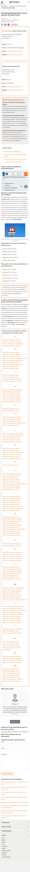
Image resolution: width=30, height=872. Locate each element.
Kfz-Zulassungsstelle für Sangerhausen (14, 614)
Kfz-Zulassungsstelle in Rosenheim (13, 595)
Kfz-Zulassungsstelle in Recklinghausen (14, 588)
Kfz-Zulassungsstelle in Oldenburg (13, 556)
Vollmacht (5, 211)
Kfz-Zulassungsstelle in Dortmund (12, 395)
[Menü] (2, 3)
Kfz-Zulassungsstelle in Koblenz (12, 479)
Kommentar (4, 754)
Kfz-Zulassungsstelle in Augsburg (12, 346)
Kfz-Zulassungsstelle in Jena (11, 465)
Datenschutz (4, 852)
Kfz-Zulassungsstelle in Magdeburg (13, 519)
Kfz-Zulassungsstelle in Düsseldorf (13, 400)
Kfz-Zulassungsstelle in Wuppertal (12, 662)
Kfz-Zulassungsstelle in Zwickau (12, 681)
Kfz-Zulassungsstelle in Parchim (12, 567)
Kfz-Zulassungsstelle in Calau (11, 375)
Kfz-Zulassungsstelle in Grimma (12, 439)
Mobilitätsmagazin (15, 2)
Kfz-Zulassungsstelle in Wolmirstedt (13, 660)
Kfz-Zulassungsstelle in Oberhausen (13, 552)
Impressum (4, 854)
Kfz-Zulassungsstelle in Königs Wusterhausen (15, 484)
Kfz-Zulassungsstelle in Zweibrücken (13, 679)
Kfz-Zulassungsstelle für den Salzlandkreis (15, 610)
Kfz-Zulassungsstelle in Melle (11, 523)
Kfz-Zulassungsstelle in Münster (12, 533)
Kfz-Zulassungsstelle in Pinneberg (12, 573)
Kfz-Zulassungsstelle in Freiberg (12, 419)
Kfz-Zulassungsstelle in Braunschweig (13, 360)
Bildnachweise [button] (15, 721)
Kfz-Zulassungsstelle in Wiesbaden (13, 658)
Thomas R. (5, 18)
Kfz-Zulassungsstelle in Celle (11, 377)
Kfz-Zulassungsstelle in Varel (11, 643)
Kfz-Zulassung (13, 6)
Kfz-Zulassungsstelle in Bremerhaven (13, 364)
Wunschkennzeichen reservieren (13, 132)
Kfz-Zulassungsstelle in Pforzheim (12, 571)
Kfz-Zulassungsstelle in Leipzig (12, 496)
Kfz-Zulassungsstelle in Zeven (11, 671)
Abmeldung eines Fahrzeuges (14, 205)
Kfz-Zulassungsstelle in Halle (11, 450)
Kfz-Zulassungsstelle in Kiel (11, 477)
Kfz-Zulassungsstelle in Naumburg (13, 543)
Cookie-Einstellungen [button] (6, 857)
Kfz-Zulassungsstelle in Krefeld (12, 487)
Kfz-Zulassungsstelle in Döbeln (12, 393)
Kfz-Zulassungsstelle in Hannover (12, 458)
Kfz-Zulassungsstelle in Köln (11, 481)
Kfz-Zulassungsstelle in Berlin (11, 352)
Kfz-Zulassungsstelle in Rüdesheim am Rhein (15, 600)
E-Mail (3, 748)
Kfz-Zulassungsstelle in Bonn (11, 368)
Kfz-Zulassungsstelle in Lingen (12, 502)
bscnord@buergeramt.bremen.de (14, 86)
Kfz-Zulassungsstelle (21, 6)
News (3, 837)
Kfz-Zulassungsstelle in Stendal (12, 620)
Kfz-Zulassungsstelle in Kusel (11, 489)
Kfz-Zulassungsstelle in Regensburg (13, 590)
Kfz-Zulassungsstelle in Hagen (12, 448)
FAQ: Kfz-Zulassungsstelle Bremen (12, 151)
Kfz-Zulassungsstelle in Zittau (11, 675)
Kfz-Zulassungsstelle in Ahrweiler (12, 341)
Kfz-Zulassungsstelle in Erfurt (11, 410)
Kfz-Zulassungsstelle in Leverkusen (13, 498)
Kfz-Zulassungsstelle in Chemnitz (12, 379)
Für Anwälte (4, 846)
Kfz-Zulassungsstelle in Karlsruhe (12, 474)
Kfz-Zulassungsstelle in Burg (11, 366)
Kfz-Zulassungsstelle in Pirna (11, 575)
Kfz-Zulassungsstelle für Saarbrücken (13, 608)
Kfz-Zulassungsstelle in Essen (11, 408)
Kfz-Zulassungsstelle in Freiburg (12, 421)
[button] (2, 25)
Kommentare (14, 24)
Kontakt (3, 848)
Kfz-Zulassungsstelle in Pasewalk (12, 569)
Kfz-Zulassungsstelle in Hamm (12, 456)
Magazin (3, 840)
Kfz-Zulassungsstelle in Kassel (12, 475)
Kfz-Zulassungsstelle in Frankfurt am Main (14, 423)
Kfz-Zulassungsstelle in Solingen (12, 618)
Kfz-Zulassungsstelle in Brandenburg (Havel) (15, 358)
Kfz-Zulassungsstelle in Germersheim (13, 435)
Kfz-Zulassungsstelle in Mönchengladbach (15, 529)
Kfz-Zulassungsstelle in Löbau (11, 504)
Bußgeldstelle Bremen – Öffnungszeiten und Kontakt (14, 802)
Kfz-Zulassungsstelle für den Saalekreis (14, 606)
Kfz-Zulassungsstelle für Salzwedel (13, 612)
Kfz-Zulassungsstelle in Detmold (12, 391)
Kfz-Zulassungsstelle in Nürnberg (12, 546)
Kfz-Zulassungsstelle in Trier (11, 631)
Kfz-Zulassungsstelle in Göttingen (12, 442)
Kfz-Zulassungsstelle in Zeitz (11, 669)
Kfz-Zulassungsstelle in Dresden (12, 397)
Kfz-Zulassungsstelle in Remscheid (13, 591)
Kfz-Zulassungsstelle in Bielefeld (12, 354)
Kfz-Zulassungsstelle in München (12, 531)
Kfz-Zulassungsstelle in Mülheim (12, 535)
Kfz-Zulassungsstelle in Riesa (11, 593)
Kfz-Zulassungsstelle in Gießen (12, 437)
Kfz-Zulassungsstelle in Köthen (12, 485)
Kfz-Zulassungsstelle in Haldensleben (13, 452)
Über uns (4, 842)
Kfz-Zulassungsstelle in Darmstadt (12, 390)
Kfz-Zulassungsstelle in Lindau (12, 500)
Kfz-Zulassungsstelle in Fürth (11, 425)
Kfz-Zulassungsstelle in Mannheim (13, 521)
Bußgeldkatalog (4, 6)
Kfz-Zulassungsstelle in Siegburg (12, 616)
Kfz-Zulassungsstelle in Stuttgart (12, 622)
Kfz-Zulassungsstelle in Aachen (12, 339)
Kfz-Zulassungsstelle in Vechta (12, 645)
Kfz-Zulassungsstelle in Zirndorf (12, 673)
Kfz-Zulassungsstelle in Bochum (12, 356)
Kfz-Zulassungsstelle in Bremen (12, 362)
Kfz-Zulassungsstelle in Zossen (12, 677)
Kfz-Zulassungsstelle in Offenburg (12, 554)
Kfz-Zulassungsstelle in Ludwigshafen (13, 508)
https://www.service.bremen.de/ (15, 54)
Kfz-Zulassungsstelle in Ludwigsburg (13, 506)
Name (3, 742)
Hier (19, 110)
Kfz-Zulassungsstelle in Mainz (11, 517)
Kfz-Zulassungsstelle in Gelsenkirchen (13, 433)
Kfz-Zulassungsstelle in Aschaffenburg (13, 343)
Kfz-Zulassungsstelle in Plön (11, 577)
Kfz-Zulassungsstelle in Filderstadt (13, 417)
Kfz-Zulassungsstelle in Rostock (12, 597)
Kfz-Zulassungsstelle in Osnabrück (13, 560)
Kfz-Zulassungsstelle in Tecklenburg (13, 629)
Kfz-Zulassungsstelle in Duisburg (12, 401)
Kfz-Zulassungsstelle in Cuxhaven (12, 381)
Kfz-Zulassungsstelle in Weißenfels (13, 656)
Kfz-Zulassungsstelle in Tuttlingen (12, 633)
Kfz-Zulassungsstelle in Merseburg (13, 525)
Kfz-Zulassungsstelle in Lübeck (12, 510)
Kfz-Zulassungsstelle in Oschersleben (13, 558)
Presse (3, 844)
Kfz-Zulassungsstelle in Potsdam (12, 579)
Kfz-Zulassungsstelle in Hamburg (12, 454)
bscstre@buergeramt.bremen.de (14, 51)
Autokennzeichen (14, 123)
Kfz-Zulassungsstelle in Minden (12, 527)
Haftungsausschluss (6, 850)
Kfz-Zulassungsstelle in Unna (11, 642)
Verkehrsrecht (15, 714)
